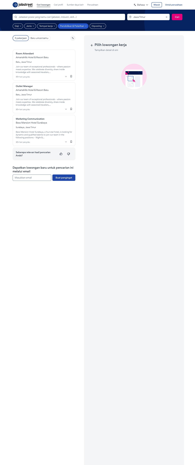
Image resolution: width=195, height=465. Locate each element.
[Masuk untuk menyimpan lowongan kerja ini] (71, 76)
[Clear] (166, 17)
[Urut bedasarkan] (72, 38)
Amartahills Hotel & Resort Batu (32, 57)
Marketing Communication (30, 118)
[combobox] (69, 17)
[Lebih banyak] (66, 76)
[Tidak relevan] (68, 154)
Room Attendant (25, 53)
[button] (141, 5)
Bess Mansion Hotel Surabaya (31, 122)
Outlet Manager (24, 86)
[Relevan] (61, 154)
